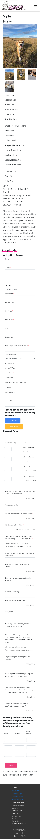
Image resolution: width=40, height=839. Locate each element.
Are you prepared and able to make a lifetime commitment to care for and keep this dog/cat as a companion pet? (19, 689)
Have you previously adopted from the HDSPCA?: (18, 579)
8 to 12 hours (10, 546)
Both (33, 529)
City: (6, 276)
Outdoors (26, 529)
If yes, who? (9, 611)
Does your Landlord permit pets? (16, 382)
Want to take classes (26, 650)
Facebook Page (17, 793)
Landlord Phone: (10, 401)
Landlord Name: (10, 392)
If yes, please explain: (12, 505)
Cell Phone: (9, 311)
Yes (7, 377)
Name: (7, 259)
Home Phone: (9, 302)
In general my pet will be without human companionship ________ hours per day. (19, 537)
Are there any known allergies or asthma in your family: (19, 554)
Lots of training (11, 650)
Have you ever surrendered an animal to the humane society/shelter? (20, 492)
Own (8, 368)
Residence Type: (10, 354)
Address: (8, 267)
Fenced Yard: (9, 372)
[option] (5, 368)
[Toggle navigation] (35, 5)
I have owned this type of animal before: (19, 513)
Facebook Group (17, 796)
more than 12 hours (24, 546)
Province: (8, 285)
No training (10, 647)
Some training (21, 647)
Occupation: (9, 337)
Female (31, 447)
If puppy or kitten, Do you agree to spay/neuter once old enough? (16, 704)
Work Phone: (9, 319)
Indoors (18, 529)
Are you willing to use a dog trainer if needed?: (17, 657)
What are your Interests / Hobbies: (17, 345)
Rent (13, 368)
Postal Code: (9, 293)
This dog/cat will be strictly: (14, 525)
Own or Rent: (9, 363)
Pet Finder (15, 790)
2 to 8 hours (24, 543)
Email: (7, 328)
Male (25, 447)
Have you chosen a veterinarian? (16, 600)
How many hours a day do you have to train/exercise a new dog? (18, 624)
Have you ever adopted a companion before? (17, 565)
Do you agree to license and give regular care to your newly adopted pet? (19, 674)
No (12, 377)
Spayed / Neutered (30, 450)
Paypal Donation (17, 799)
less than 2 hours (12, 543)
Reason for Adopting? (12, 591)
